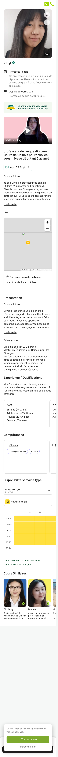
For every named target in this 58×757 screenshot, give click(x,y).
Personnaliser (28, 746)
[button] (47, 15)
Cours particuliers (12, 560)
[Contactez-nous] (52, 4)
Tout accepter (29, 739)
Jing (7, 62)
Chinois (13, 445)
